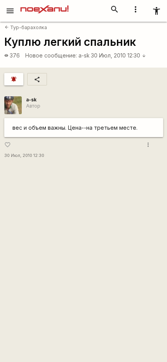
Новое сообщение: (51, 55)
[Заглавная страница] (44, 5)
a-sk (84, 55)
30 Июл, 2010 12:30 (118, 55)
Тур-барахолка (25, 27)
